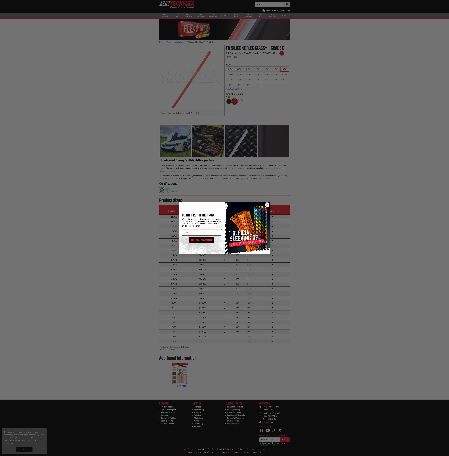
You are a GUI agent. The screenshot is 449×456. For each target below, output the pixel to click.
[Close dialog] (267, 205)
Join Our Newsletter (202, 240)
